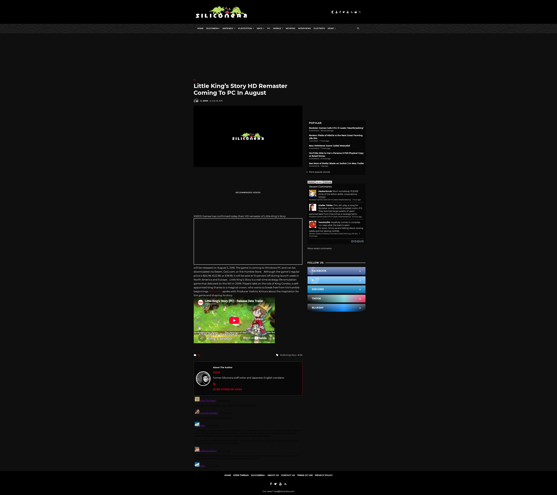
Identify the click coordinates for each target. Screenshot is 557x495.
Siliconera (215, 291)
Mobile (277, 28)
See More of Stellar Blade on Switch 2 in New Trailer (336, 163)
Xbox (259, 28)
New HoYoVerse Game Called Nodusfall (329, 145)
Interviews (304, 28)
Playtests (319, 28)
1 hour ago (356, 200)
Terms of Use (305, 475)
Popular (327, 182)
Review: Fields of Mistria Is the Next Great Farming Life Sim (333, 234)
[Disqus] (248, 432)
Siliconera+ (213, 28)
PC (268, 28)
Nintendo (228, 28)
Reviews (290, 28)
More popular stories (319, 172)
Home (200, 28)
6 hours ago (357, 217)
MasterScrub (325, 191)
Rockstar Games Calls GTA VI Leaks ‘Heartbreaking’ (336, 128)
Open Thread (241, 475)
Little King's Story (288, 355)
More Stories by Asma (227, 389)
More (331, 28)
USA (300, 355)
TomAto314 (324, 222)
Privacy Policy (324, 475)
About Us (273, 475)
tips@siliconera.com (284, 491)
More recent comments (320, 248)
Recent (319, 182)
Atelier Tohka (325, 205)
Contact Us (288, 475)
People (311, 182)
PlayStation (245, 28)
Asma (205, 101)
